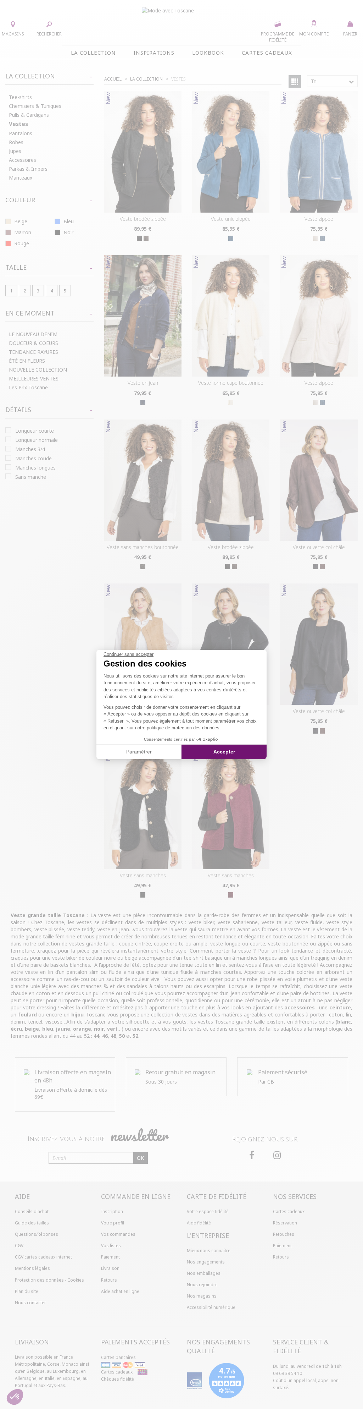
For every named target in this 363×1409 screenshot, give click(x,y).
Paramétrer (139, 752)
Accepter (224, 752)
